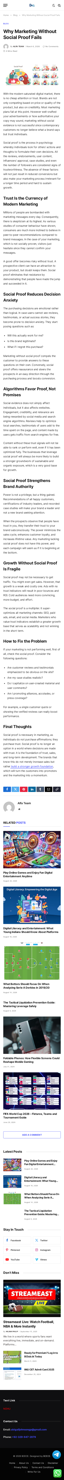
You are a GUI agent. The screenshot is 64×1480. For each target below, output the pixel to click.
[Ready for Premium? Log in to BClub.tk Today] (12, 1357)
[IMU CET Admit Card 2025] (12, 1373)
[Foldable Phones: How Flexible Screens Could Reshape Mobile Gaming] (32, 1035)
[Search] (59, 5)
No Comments (52, 46)
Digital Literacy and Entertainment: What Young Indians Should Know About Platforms (30, 930)
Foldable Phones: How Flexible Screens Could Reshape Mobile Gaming (31, 1060)
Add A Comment (32, 1135)
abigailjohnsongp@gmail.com (29, 1429)
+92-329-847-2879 (24, 1437)
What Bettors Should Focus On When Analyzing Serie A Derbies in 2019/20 (26, 985)
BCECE (46, 1456)
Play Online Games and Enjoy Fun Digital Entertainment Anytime (27, 874)
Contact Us (38, 1463)
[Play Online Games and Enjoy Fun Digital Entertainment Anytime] (32, 849)
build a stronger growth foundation (31, 766)
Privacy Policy (21, 1467)
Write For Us (34, 1471)
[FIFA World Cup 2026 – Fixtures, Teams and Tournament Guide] (32, 1091)
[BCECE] (32, 5)
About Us (24, 1463)
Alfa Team (18, 46)
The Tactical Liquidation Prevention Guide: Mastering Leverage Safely (29, 1004)
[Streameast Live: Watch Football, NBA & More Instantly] (32, 1298)
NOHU (7, 1408)
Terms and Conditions (43, 1467)
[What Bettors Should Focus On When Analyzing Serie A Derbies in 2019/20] (32, 961)
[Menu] (5, 5)
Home (12, 1463)
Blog (6, 23)
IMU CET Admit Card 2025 (39, 1369)
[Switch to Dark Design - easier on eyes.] (54, 5)
